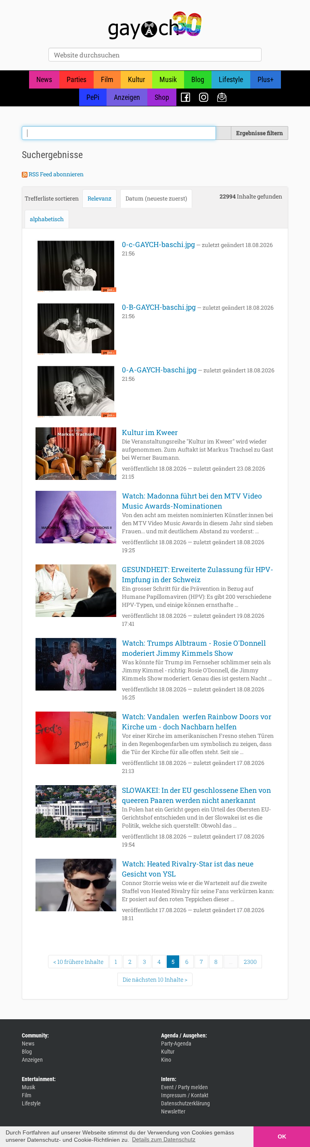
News (44, 79)
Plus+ (266, 79)
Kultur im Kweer (150, 432)
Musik (168, 79)
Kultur (136, 79)
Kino (166, 1059)
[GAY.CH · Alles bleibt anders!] (155, 25)
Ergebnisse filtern (259, 133)
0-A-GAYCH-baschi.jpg (159, 369)
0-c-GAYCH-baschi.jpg (158, 244)
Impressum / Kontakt (184, 1095)
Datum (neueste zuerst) (156, 198)
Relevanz (99, 198)
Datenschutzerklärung (185, 1103)
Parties (76, 79)
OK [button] (282, 1136)
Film (107, 79)
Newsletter (222, 97)
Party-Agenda (176, 1043)
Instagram (204, 97)
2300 (250, 961)
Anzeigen (127, 97)
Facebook (185, 97)
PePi (92, 97)
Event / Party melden (184, 1087)
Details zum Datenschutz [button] (163, 1139)
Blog (197, 79)
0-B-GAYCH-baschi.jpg (159, 307)
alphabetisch (47, 219)
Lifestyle (231, 79)
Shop (162, 97)
